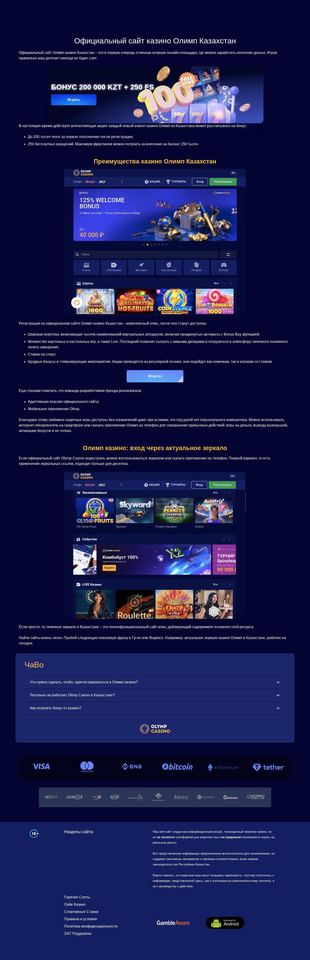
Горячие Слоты (77, 897)
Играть (73, 100)
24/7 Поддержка (77, 933)
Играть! (155, 376)
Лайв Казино (75, 904)
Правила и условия (80, 919)
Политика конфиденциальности (91, 926)
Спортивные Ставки (81, 912)
